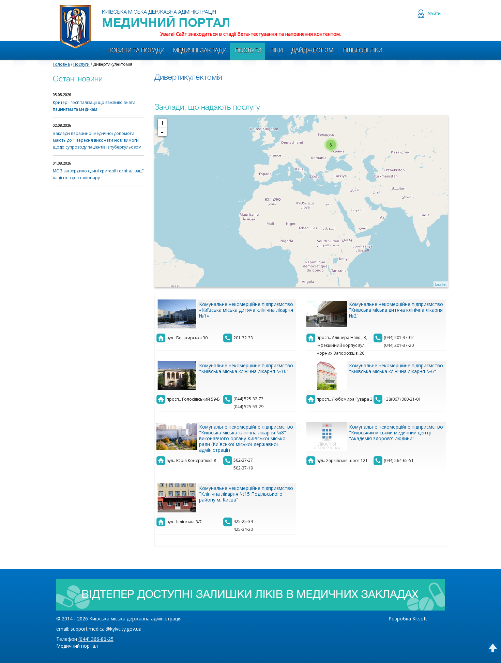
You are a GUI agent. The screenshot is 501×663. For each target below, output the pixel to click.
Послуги (248, 50)
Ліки (276, 50)
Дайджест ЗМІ (313, 50)
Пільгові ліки (363, 50)
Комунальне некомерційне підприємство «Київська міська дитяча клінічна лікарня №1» (246, 310)
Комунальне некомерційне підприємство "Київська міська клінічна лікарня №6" (396, 368)
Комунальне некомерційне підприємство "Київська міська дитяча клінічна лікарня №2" (396, 310)
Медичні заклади (199, 50)
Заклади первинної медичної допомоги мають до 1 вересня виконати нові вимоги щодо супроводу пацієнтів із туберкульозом (97, 140)
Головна (61, 64)
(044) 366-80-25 (95, 639)
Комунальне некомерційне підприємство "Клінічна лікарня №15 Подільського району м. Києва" (246, 494)
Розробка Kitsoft (408, 618)
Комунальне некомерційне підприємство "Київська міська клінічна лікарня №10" (246, 368)
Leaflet (440, 284)
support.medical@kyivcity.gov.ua (106, 629)
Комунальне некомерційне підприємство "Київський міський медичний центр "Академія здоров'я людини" (396, 432)
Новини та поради (136, 50)
